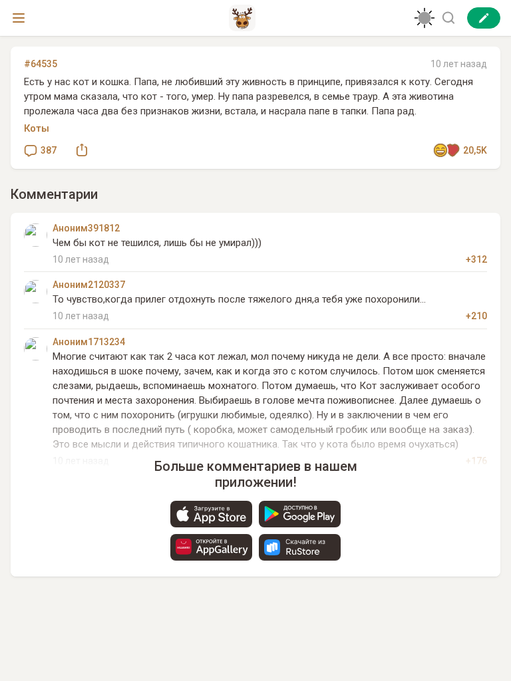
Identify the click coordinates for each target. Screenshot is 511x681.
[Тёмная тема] (424, 18)
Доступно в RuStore (300, 547)
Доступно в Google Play (300, 514)
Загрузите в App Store (211, 514)
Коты (36, 128)
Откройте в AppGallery (211, 547)
